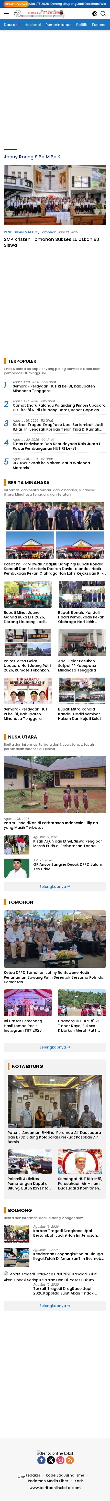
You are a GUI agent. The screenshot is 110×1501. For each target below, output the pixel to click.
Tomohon (48, 232)
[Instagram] (60, 1460)
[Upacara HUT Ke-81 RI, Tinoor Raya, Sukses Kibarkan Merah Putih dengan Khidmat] (82, 1002)
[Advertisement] (55, 90)
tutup (21, 1476)
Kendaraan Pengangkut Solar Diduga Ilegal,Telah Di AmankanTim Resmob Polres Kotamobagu (68, 1256)
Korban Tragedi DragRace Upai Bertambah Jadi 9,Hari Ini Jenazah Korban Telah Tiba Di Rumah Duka (58, 427)
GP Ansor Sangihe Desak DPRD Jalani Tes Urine (67, 866)
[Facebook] (41, 1460)
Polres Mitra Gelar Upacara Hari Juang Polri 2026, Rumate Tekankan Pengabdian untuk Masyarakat (27, 666)
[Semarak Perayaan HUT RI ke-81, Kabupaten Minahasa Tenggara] (28, 691)
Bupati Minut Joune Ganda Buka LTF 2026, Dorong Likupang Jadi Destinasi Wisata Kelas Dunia (25, 617)
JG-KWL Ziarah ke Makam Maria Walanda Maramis (51, 465)
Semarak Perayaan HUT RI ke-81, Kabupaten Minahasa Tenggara (54, 388)
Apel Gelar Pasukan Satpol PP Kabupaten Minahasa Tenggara (77, 666)
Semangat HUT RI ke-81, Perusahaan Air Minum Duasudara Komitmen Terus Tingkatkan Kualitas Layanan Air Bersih (80, 1183)
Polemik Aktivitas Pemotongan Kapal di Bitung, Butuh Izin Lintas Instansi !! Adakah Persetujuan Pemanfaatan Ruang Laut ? (29, 1183)
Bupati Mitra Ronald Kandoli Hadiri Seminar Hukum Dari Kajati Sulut (79, 714)
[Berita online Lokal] (38, 13)
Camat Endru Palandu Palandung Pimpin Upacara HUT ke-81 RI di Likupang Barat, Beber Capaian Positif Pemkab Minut (59, 407)
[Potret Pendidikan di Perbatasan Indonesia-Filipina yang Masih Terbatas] (55, 784)
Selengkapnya (53, 886)
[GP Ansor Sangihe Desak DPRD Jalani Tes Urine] (16, 868)
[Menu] (7, 13)
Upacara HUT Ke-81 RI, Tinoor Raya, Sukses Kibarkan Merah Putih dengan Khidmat (79, 1026)
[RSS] (70, 1460)
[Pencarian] (103, 13)
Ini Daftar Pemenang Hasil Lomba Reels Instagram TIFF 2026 (23, 1026)
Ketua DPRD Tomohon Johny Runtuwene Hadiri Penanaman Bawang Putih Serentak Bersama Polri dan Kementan (55, 977)
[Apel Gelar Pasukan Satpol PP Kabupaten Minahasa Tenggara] (82, 642)
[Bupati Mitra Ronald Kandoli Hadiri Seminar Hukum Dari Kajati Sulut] (82, 691)
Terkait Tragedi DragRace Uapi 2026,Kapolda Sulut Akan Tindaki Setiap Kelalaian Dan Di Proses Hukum (68, 1291)
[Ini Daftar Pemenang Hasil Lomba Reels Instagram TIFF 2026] (28, 1002)
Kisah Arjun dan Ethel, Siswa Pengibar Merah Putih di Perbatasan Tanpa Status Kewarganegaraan (67, 843)
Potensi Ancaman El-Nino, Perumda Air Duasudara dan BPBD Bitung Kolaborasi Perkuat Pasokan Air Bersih (54, 1137)
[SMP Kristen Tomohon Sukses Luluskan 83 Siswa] (55, 195)
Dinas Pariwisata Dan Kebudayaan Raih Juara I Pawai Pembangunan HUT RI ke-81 (56, 446)
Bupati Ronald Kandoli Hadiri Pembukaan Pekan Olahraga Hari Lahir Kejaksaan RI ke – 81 (81, 617)
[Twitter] (51, 1460)
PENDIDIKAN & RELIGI (21, 232)
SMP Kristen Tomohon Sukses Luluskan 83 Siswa (51, 242)
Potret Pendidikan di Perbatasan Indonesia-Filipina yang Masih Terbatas (51, 825)
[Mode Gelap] (95, 13)
